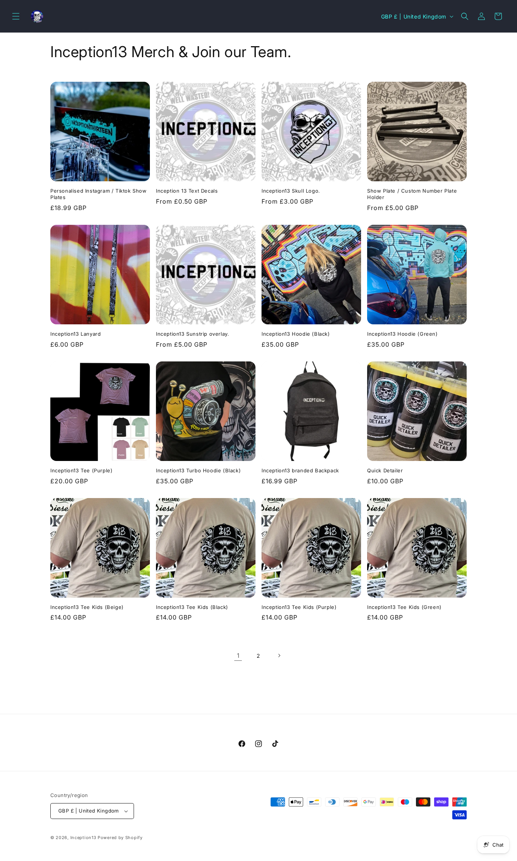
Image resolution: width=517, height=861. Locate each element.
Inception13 (83, 837)
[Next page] (279, 655)
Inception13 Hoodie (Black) (296, 334)
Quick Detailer (385, 470)
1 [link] (238, 655)
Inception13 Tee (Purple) (81, 470)
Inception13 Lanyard (75, 334)
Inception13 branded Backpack (300, 470)
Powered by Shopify (120, 837)
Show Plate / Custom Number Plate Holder (412, 194)
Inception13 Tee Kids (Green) (404, 607)
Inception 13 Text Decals (187, 191)
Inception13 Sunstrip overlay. (192, 334)
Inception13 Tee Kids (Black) (192, 607)
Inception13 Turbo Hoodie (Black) (198, 470)
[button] (16, 16)
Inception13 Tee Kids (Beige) (87, 607)
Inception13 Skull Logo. (291, 191)
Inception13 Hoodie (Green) (402, 334)
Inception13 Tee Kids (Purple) (299, 607)
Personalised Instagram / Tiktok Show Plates (98, 194)
